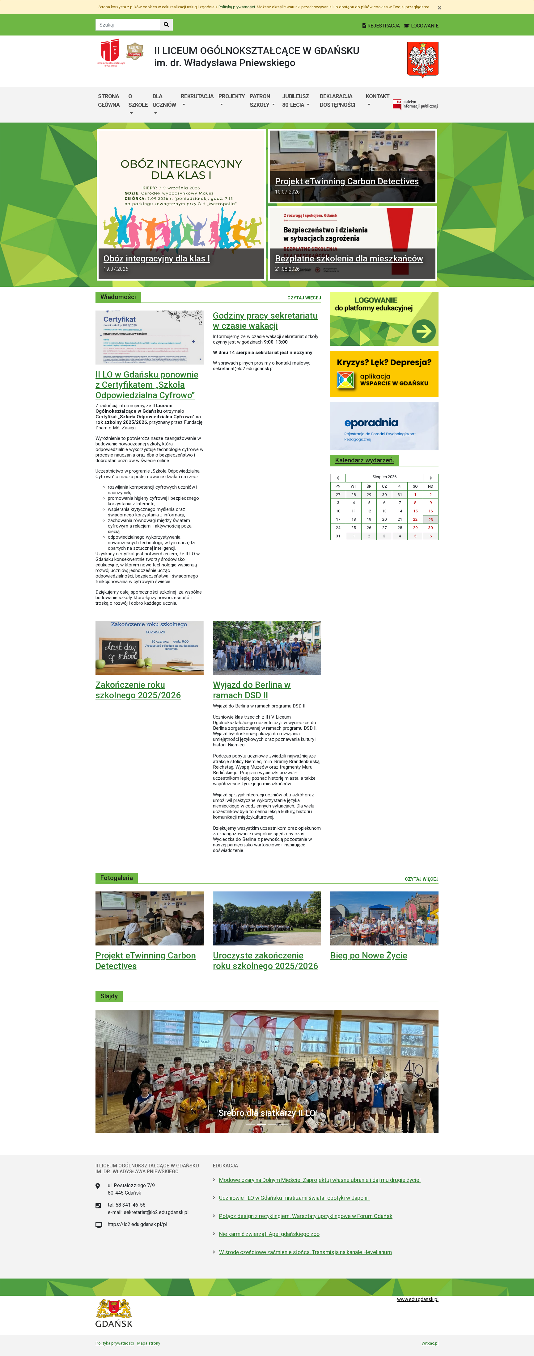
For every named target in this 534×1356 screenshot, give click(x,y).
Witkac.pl (430, 1343)
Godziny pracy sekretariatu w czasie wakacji (265, 321)
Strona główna (109, 100)
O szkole (138, 100)
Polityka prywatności (114, 1343)
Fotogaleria (116, 878)
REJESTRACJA (383, 26)
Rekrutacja (197, 96)
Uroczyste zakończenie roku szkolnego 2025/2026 (265, 960)
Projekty (231, 96)
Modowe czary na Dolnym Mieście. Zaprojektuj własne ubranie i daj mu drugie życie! (320, 1180)
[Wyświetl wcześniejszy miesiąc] (338, 478)
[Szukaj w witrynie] (166, 25)
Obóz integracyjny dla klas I (157, 262)
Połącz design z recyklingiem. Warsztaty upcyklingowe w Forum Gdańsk (305, 1216)
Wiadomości (118, 297)
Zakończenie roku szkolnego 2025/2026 (138, 690)
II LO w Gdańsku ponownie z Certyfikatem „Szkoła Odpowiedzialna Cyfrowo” (146, 384)
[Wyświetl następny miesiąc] (431, 478)
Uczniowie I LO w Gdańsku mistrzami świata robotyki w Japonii (294, 1198)
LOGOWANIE (424, 26)
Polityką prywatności (236, 7)
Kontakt (377, 96)
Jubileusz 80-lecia (295, 100)
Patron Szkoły (260, 100)
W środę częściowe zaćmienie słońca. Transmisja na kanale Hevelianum (305, 1252)
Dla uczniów (164, 100)
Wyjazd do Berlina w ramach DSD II (252, 690)
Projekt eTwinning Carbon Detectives (347, 185)
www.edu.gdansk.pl (418, 1299)
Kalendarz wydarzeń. (364, 460)
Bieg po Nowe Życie (368, 955)
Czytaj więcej (304, 298)
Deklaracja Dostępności (337, 100)
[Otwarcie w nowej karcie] (384, 318)
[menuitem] (138, 105)
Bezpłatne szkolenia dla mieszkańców (349, 262)
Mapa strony (148, 1343)
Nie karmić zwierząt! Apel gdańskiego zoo (269, 1234)
